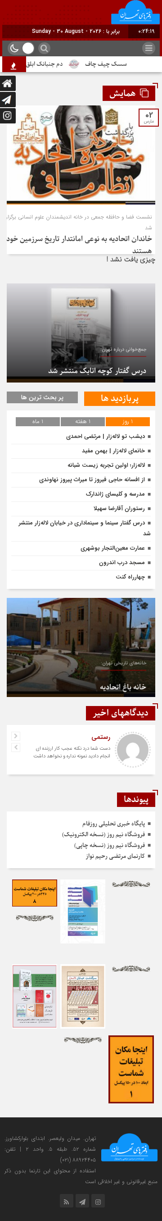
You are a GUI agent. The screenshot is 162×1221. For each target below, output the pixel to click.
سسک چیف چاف (116, 64)
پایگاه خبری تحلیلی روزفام (113, 824)
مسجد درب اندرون (122, 562)
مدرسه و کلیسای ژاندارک (115, 494)
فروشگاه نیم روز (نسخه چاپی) (109, 845)
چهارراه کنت (130, 577)
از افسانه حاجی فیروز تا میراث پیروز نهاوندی (92, 479)
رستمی (100, 737)
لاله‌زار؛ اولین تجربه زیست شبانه (106, 465)
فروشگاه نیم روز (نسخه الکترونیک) (103, 834)
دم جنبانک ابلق (54, 64)
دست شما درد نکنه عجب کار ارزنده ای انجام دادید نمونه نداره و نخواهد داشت (71, 752)
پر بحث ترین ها (42, 397)
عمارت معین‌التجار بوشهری (113, 548)
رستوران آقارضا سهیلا (119, 508)
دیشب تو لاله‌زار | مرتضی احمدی (105, 436)
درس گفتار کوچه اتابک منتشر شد (97, 367)
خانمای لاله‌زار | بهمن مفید (113, 451)
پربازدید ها (120, 398)
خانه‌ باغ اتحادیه (123, 682)
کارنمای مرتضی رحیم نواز (115, 856)
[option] (81, 333)
